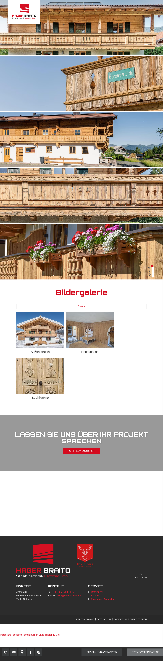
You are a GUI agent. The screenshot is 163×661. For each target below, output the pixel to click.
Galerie (81, 306)
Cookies (118, 619)
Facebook (16, 634)
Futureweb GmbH (137, 619)
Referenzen (97, 592)
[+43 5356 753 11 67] (5, 652)
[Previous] (20, 140)
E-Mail (56, 634)
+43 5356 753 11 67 (63, 592)
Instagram (5, 634)
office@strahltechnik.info (69, 595)
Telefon (49, 634)
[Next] (143, 140)
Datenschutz (104, 619)
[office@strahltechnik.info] (13, 652)
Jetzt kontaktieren (81, 450)
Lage (41, 634)
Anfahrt (95, 595)
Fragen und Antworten (103, 599)
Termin (30, 634)
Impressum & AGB (85, 619)
